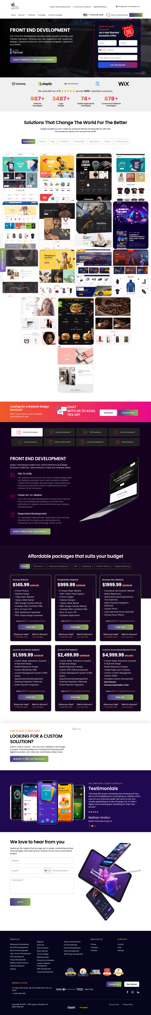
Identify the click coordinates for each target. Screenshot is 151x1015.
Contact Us (114, 984)
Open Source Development (20, 953)
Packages (42, 15)
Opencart (40, 945)
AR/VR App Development (73, 954)
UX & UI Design (43, 954)
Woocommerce (42, 948)
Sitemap (121, 950)
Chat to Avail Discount (119, 15)
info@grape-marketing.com (129, 6)
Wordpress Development (19, 944)
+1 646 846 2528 (95, 14)
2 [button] (92, 825)
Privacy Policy (128, 1004)
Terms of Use (114, 1004)
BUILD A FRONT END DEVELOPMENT (30, 531)
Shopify (13, 969)
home (13, 15)
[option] (23, 84)
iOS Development (70, 945)
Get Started (136, 15)
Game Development (71, 951)
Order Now (30, 627)
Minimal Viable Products (19, 963)
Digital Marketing (100, 7)
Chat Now (108, 413)
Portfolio (94, 950)
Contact (121, 944)
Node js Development (72, 942)
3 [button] (94, 825)
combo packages (55, 15)
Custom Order (128, 413)
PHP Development (17, 957)
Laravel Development (45, 972)
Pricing (93, 944)
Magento (40, 942)
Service (21, 15)
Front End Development (19, 947)
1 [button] (89, 825)
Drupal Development (18, 960)
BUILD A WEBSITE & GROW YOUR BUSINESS (33, 59)
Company (94, 947)
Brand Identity (42, 951)
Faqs (119, 947)
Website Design (43, 957)
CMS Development (17, 966)
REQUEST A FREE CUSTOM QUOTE (29, 759)
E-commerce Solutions (82, 7)
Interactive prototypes (45, 960)
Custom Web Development (60, 7)
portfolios (31, 15)
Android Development (72, 948)
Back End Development (19, 950)
